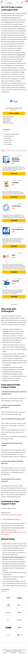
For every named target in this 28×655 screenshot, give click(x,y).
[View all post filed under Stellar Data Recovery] (19, 627)
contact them (17, 468)
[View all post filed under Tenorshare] (8, 635)
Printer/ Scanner (9, 140)
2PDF (13, 255)
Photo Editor (8, 138)
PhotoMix (15, 183)
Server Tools (8, 142)
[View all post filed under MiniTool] (8, 627)
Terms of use (22, 652)
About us (5, 652)
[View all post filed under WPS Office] (19, 635)
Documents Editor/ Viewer (12, 134)
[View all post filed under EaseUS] (19, 612)
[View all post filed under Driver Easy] (8, 605)
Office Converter (9, 136)
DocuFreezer (16, 206)
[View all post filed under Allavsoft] (19, 597)
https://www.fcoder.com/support (11, 515)
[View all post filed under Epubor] (8, 620)
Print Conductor (17, 229)
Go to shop (14, 113)
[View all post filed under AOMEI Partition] (19, 605)
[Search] (17, 2)
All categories (8, 144)
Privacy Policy (13, 652)
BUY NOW (14, 174)
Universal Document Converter (16, 159)
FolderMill (15, 281)
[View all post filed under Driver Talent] (8, 612)
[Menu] (2, 2)
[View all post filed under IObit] (8, 597)
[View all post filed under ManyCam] (19, 620)
